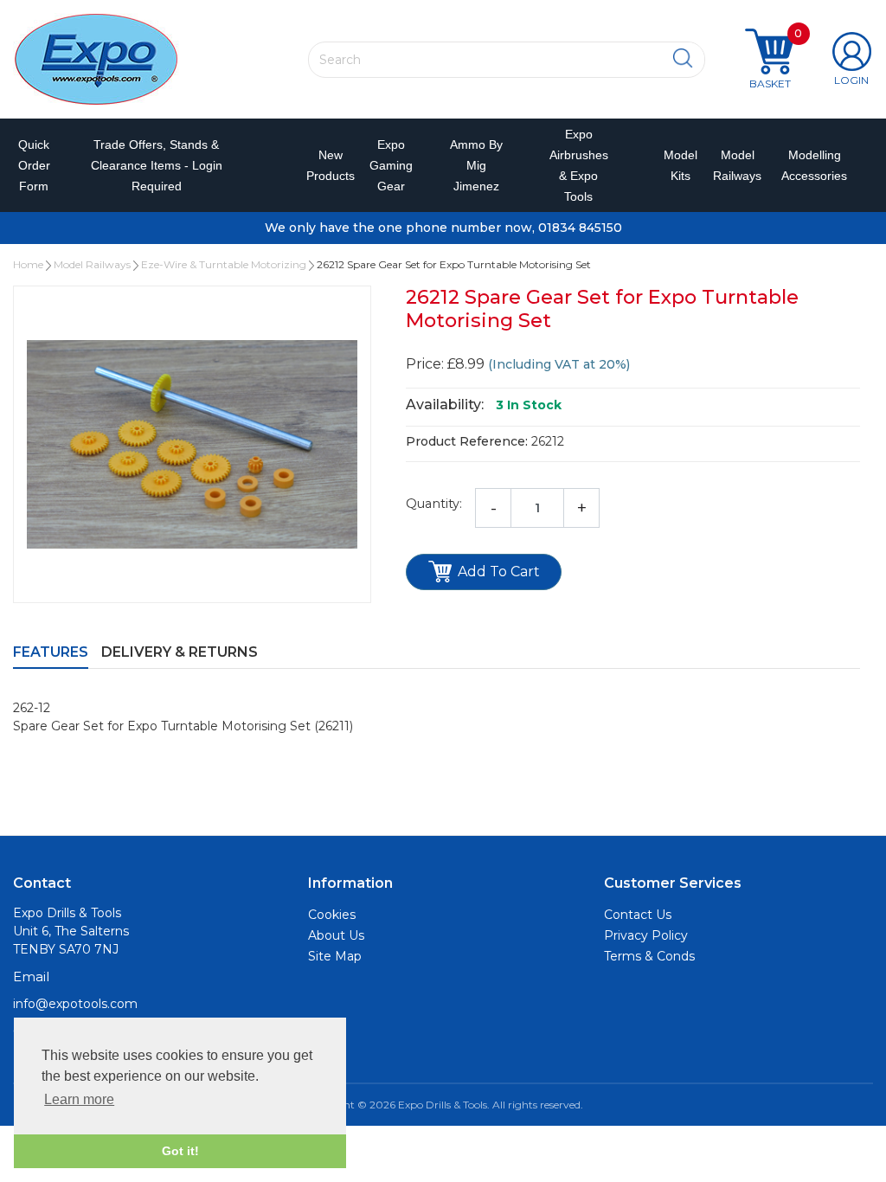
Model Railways (731, 165)
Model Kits (676, 165)
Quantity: (434, 503)
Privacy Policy (646, 935)
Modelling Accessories (806, 165)
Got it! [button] (180, 1151)
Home (28, 264)
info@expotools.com (75, 1004)
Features (50, 652)
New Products (322, 165)
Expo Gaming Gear (391, 165)
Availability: (445, 404)
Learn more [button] (79, 1099)
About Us (336, 935)
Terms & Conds (649, 956)
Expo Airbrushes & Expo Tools (578, 165)
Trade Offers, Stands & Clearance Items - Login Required (156, 165)
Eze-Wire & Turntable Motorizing (223, 264)
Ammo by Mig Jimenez (476, 165)
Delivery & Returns (179, 652)
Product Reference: (467, 441)
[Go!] (683, 58)
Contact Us (637, 914)
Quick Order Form (34, 165)
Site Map (335, 956)
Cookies (332, 914)
